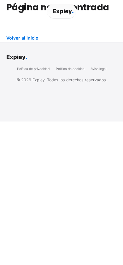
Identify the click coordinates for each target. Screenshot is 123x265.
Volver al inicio (22, 38)
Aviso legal (98, 69)
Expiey (63, 11)
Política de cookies (70, 69)
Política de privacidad (33, 69)
